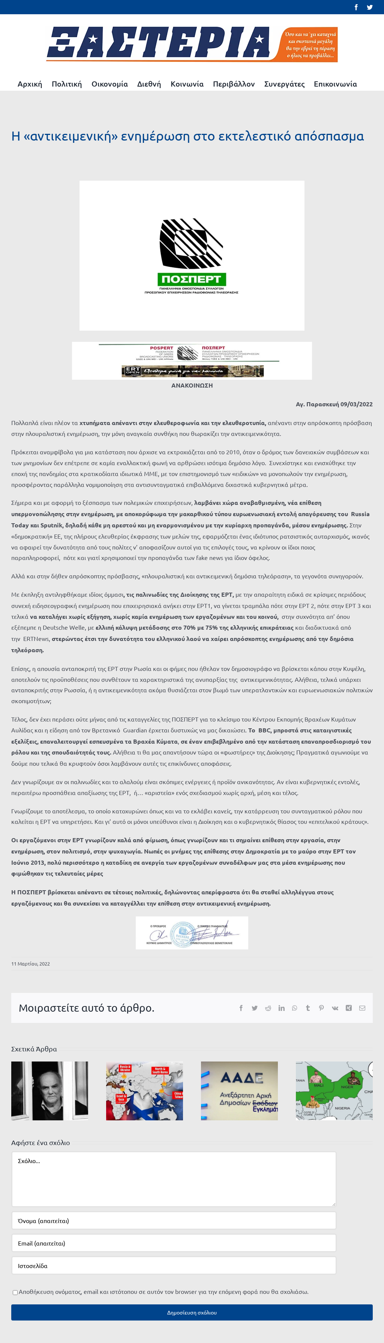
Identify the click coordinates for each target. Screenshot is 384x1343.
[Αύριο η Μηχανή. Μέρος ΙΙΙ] (334, 1089)
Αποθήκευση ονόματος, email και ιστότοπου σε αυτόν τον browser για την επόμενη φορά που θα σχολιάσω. (164, 1291)
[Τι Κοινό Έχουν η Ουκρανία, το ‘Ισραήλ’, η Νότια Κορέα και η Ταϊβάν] (144, 1089)
